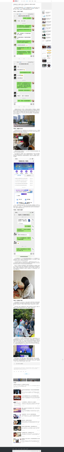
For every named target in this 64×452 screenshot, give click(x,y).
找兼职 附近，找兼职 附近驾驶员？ (27, 420)
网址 (23, 371)
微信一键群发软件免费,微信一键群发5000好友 (44, 58)
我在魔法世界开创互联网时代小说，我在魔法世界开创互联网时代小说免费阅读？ (44, 49)
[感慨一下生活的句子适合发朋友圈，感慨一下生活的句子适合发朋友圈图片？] (17, 410)
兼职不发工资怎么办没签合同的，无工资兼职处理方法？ (49, 62)
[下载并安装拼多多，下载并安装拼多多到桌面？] (44, 18)
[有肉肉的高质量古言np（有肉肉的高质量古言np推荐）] (44, 37)
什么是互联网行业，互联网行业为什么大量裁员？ (29, 402)
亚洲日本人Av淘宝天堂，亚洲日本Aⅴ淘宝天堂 (48, 15)
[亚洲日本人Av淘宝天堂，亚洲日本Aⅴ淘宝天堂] (44, 15)
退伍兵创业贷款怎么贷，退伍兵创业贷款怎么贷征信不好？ (49, 67)
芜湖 (24, 7)
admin (14, 5)
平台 (22, 131)
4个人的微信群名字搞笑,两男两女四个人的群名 (48, 40)
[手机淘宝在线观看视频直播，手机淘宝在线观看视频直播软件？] (17, 391)
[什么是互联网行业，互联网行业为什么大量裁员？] (17, 404)
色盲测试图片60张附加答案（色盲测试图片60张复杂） (48, 25)
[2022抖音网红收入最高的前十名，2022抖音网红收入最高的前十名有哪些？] (44, 21)
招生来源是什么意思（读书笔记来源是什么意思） (44, 62)
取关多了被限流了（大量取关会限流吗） (49, 58)
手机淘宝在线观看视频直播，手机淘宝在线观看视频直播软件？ (30, 390)
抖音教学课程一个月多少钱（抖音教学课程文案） (29, 414)
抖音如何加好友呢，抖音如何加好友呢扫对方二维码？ (44, 67)
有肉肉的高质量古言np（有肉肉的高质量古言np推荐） (48, 38)
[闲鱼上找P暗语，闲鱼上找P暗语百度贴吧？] (44, 12)
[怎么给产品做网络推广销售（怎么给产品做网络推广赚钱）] (17, 398)
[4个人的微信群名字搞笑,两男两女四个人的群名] (44, 40)
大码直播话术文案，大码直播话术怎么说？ (28, 432)
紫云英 (20, 8)
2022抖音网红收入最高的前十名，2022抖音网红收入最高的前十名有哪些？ (48, 22)
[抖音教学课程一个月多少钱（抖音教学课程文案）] (17, 416)
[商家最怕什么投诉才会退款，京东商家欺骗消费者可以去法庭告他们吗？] (17, 440)
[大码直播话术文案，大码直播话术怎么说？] (17, 434)
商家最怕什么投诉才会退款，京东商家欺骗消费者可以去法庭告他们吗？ (31, 439)
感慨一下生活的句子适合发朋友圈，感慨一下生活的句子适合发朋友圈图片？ (31, 409)
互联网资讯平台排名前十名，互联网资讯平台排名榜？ (22, 384)
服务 (33, 7)
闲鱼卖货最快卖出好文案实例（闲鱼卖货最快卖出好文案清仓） (49, 53)
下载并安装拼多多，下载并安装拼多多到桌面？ (48, 18)
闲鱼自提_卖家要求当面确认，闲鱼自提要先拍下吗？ (29, 426)
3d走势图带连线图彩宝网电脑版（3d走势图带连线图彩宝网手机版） (48, 32)
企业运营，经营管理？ (44, 53)
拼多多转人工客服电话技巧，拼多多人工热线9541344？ (48, 28)
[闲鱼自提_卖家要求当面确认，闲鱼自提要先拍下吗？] (17, 428)
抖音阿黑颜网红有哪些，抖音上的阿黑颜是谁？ (48, 34)
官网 (14, 371)
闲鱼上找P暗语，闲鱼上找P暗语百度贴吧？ (48, 12)
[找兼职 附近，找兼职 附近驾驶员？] (17, 422)
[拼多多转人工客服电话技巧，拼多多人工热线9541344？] (44, 27)
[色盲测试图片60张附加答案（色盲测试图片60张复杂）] (44, 24)
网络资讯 (22, 5)
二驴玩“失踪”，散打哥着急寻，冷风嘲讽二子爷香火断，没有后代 (49, 49)
